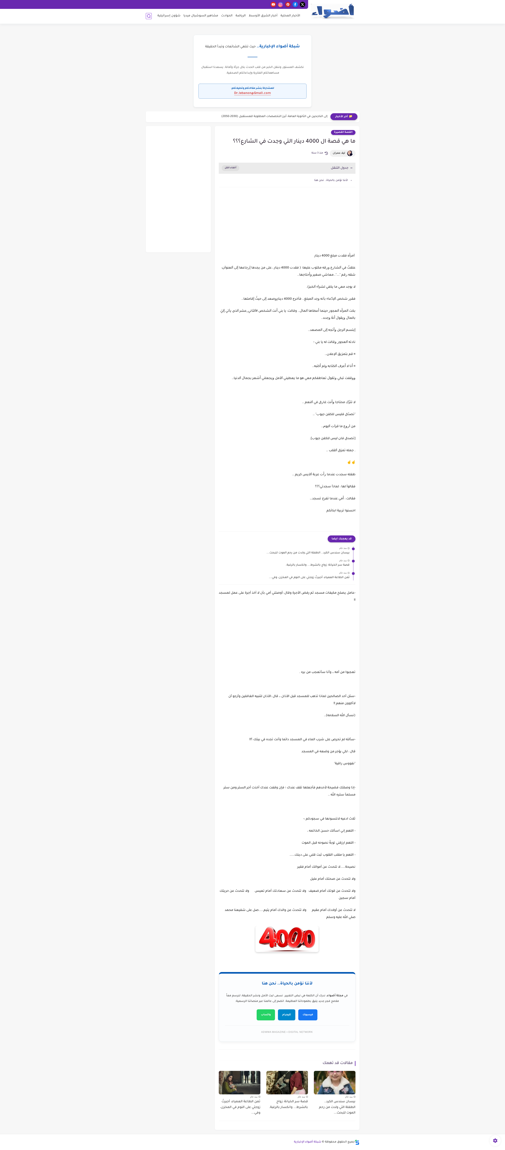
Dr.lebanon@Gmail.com (252, 93)
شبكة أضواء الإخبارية (307, 1142)
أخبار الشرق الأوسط (263, 16)
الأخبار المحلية (290, 16)
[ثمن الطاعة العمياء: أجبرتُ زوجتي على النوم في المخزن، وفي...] (239, 1082)
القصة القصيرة (343, 132)
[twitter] (302, 4)
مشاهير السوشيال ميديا (200, 16)
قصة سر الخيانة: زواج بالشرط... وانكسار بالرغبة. (318, 565)
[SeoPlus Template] (357, 1142)
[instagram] (280, 4)
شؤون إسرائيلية (168, 16)
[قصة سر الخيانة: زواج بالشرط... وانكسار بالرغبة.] (287, 1082)
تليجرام (286, 1014)
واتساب (266, 1014)
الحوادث (227, 16)
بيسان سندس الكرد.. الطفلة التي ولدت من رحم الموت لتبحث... (308, 553)
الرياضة (241, 16)
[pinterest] (288, 4)
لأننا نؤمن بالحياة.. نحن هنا (331, 180)
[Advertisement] (287, 223)
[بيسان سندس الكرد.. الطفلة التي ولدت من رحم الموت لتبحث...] (334, 1082)
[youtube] (273, 4)
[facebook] (295, 4)
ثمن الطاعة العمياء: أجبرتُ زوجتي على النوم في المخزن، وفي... (309, 577)
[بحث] (149, 16)
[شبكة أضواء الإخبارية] (332, 11)
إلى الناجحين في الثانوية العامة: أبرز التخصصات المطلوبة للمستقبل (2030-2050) (274, 116)
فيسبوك (308, 1014)
